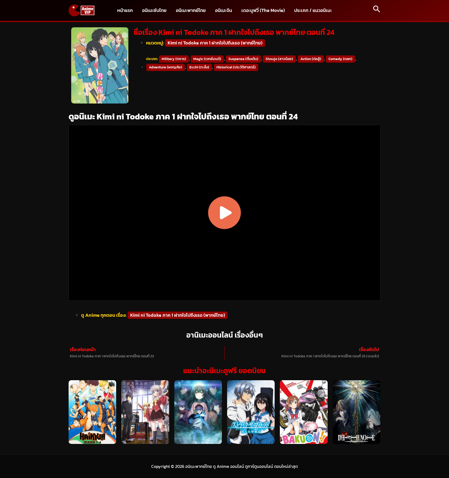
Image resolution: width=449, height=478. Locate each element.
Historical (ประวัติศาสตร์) (236, 67)
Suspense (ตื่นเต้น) (243, 59)
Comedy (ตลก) (340, 59)
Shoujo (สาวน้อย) (279, 59)
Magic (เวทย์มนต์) (207, 59)
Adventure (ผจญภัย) (165, 67)
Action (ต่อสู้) (310, 59)
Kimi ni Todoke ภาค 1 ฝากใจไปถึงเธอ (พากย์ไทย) (215, 42)
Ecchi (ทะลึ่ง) (199, 67)
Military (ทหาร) (174, 59)
